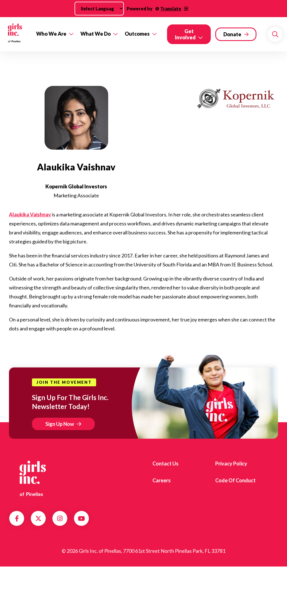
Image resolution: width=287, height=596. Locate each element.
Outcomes (137, 34)
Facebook (16, 518)
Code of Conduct (235, 480)
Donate (232, 34)
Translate (170, 8)
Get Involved (185, 34)
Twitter (38, 518)
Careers (161, 480)
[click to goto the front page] (31, 478)
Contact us (165, 463)
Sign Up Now (59, 424)
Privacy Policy (231, 463)
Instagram (59, 518)
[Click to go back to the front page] (16, 34)
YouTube (81, 518)
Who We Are (51, 34)
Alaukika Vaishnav (30, 214)
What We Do (95, 34)
